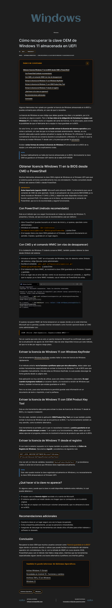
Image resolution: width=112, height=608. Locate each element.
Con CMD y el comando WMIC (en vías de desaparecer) (43, 77)
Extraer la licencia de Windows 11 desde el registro (42, 88)
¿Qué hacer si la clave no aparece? (36, 91)
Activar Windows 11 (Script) (36, 570)
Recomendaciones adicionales (35, 95)
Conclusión (28, 98)
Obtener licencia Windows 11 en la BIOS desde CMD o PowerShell (46, 70)
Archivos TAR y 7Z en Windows (38, 578)
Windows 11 (31, 51)
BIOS (23, 51)
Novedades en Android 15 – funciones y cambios (45, 574)
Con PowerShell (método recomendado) (38, 73)
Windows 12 (31, 581)
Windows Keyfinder (41, 358)
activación (75, 140)
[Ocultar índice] (87, 63)
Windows (38, 591)
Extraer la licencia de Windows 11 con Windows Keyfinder (44, 81)
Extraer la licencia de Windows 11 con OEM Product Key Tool (45, 84)
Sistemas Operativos (26, 591)
